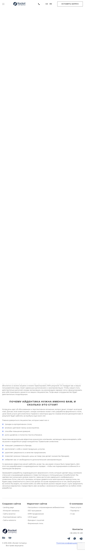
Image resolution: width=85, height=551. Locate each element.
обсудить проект (42, 273)
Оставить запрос (70, 4)
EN (51, 4)
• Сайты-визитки (8, 514)
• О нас (72, 514)
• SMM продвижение (35, 514)
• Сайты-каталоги (9, 520)
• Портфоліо (74, 511)
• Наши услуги (75, 507)
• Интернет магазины (10, 511)
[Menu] (5, 4)
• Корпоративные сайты (12, 517)
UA (46, 4)
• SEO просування (34, 511)
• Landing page (8, 507)
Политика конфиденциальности (69, 543)
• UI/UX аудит (32, 517)
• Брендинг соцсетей (35, 520)
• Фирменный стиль (35, 523)
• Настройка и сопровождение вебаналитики (45, 507)
